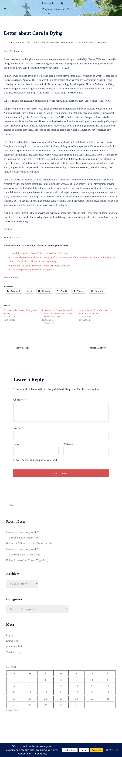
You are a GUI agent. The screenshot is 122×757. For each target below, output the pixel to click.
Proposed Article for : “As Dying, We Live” (41, 265)
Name (18, 428)
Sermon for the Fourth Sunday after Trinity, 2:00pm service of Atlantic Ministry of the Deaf (58, 313)
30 (61, 704)
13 (14, 692)
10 (76, 686)
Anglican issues (44, 42)
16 (61, 692)
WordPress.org (13, 652)
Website (68, 444)
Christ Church (52, 3)
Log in (9, 635)
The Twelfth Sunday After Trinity (23, 537)
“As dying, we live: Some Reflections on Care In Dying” (39, 253)
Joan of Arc (23, 347)
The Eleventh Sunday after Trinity (23, 554)
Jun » (17, 710)
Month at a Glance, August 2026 (22, 532)
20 (14, 698)
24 (76, 698)
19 (108, 692)
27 (14, 704)
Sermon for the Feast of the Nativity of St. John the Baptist (95, 312)
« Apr (9, 710)
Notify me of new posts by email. (37, 460)
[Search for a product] (117, 8)
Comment (20, 399)
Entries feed (12, 640)
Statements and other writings (75, 42)
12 (108, 686)
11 (92, 686)
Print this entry (11, 277)
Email (18, 444)
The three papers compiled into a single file (32, 269)
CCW (10, 42)
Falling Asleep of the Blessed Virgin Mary (27, 560)
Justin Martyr (97, 347)
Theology (102, 42)
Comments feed (14, 646)
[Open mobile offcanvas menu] (5, 8)
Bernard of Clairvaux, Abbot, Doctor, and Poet (29, 543)
